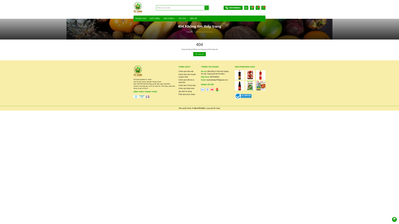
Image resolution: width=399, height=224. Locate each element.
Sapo (218, 108)
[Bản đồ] (217, 89)
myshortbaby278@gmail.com (217, 80)
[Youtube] (212, 89)
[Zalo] (202, 89)
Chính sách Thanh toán (187, 85)
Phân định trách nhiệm (187, 94)
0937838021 (235, 8)
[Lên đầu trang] (394, 214)
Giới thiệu (155, 18)
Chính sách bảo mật (186, 71)
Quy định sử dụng (185, 91)
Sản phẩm (168, 18)
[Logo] (138, 8)
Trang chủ (140, 18)
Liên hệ (193, 18)
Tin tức (182, 18)
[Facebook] (207, 89)
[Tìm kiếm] (206, 8)
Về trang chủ (199, 54)
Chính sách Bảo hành (187, 88)
